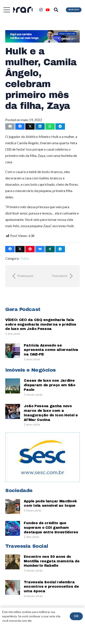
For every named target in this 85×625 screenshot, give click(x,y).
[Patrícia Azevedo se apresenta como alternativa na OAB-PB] (12, 350)
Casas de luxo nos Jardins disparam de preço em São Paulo (49, 385)
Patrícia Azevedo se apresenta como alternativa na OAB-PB (51, 349)
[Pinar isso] (30, 249)
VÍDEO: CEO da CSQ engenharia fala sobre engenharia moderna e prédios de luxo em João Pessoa (40, 324)
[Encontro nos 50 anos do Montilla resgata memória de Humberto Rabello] (12, 562)
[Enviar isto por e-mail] (10, 126)
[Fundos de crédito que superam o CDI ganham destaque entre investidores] (12, 528)
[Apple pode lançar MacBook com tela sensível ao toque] (12, 506)
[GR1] (22, 10)
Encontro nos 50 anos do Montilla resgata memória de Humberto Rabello (51, 561)
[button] (7, 10)
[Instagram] (40, 9)
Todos (24, 258)
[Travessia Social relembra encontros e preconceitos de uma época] (12, 587)
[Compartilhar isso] (20, 126)
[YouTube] (47, 9)
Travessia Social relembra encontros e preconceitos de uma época (51, 586)
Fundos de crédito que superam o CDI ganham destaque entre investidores (51, 527)
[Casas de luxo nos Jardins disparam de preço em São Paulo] (12, 385)
